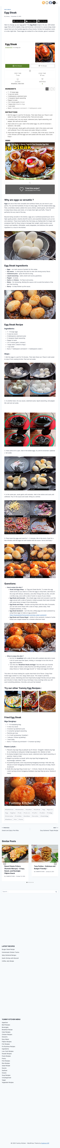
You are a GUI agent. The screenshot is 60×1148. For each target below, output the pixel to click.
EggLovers (50, 809)
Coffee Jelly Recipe (8, 961)
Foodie (20, 813)
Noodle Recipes (7, 1053)
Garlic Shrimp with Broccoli (10, 958)
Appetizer (5, 1022)
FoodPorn (35, 813)
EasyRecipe (37, 809)
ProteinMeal (18, 816)
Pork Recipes (6, 1061)
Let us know (29, 190)
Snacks (4, 1073)
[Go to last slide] (4, 863)
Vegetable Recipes (8, 1082)
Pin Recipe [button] (43, 66)
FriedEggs (49, 813)
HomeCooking (9, 816)
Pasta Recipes (6, 1056)
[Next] (55, 863)
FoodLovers (27, 813)
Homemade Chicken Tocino (10, 952)
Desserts (5, 1037)
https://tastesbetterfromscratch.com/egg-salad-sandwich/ (28, 615)
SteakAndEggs (44, 816)
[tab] (26, 882)
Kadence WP (45, 1143)
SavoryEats (35, 816)
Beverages (5, 1027)
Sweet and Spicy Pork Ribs (10, 829)
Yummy (8, 16)
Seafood (4, 1070)
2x (50, 89)
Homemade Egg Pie (47, 710)
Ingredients (5, 1049)
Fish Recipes (6, 1044)
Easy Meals (7, 9)
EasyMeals (29, 809)
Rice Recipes (6, 1063)
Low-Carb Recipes (8, 1051)
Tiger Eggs (30, 710)
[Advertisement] (27, 37)
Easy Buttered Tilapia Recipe (49, 829)
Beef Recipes (6, 1025)
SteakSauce (8, 819)
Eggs (6, 813)
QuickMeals (26, 816)
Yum (15, 819)
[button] (6, 48)
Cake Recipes (6, 1032)
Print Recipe (43, 21)
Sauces (4, 1068)
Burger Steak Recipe (8, 949)
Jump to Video (31, 21)
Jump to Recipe (19, 21)
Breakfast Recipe (7, 1029)
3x (53, 89)
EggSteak (13, 813)
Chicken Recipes (7, 1034)
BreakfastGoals (9, 809)
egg (43, 809)
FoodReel (42, 813)
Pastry (4, 1058)
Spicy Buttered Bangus (9, 955)
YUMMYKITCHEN (10, 876)
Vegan (4, 1080)
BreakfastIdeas (19, 809)
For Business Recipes (8, 1046)
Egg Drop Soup (12, 710)
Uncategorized (6, 1077)
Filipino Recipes (7, 1041)
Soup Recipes (6, 1075)
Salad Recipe (6, 1065)
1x (47, 89)
